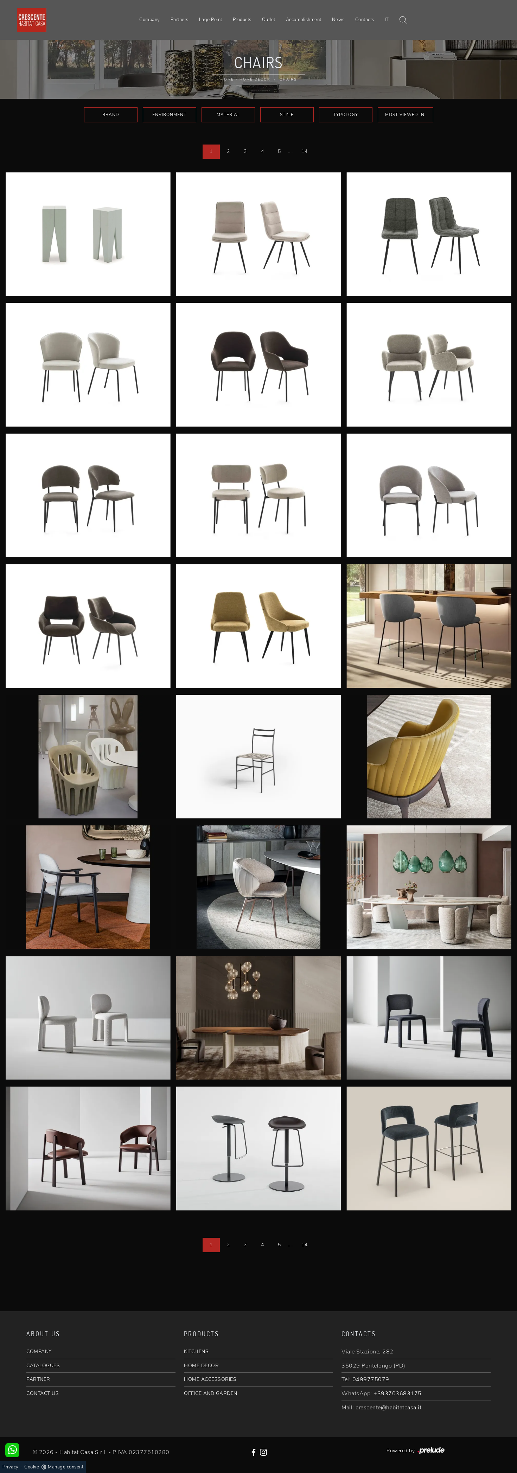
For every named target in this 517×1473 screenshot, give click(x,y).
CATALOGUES (43, 1365)
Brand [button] (110, 114)
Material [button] (228, 114)
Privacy (10, 1467)
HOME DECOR (201, 1365)
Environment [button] (169, 114)
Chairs (288, 79)
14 (304, 151)
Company (149, 20)
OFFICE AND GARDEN (210, 1393)
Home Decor (255, 79)
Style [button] (287, 114)
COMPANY (39, 1351)
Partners (180, 20)
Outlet (268, 20)
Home (227, 79)
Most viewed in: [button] (405, 114)
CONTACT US (42, 1393)
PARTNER (38, 1379)
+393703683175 (398, 1393)
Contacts (364, 20)
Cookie (31, 1467)
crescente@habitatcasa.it (388, 1407)
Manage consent (65, 1467)
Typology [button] (345, 114)
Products (242, 20)
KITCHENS (196, 1351)
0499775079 (370, 1379)
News (338, 20)
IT (387, 20)
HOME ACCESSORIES (210, 1379)
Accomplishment (303, 20)
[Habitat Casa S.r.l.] (31, 19)
